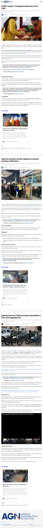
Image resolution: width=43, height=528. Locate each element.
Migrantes (10, 304)
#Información (6, 219)
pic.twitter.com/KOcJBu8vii (23, 91)
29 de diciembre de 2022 (12, 14)
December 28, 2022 (19, 71)
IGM (6, 304)
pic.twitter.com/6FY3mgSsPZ (9, 260)
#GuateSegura (6, 377)
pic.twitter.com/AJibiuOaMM (29, 220)
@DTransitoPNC (16, 378)
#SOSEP (24, 64)
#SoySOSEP (18, 69)
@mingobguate (15, 377)
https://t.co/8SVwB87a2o (16, 220)
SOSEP (29, 148)
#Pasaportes (6, 258)
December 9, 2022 (18, 93)
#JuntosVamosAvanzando (9, 69)
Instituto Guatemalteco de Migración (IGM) (32, 205)
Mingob (28, 352)
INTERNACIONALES (21, 167)
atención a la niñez (8, 148)
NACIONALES (25, 14)
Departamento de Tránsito (17, 353)
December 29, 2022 (28, 223)
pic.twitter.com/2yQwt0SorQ (27, 378)
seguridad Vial (25, 505)
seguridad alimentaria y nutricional (20, 148)
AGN (6, 14)
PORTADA (23, 323)
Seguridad (27, 323)
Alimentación (20, 14)
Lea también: (5, 466)
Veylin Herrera (7, 323)
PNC (20, 505)
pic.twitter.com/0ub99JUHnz (28, 69)
